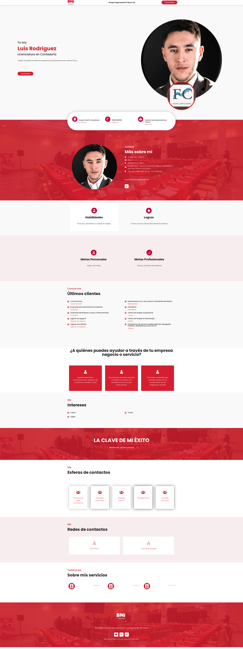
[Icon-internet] (121, 635)
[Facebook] (116, 635)
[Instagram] (127, 635)
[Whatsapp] (127, 186)
